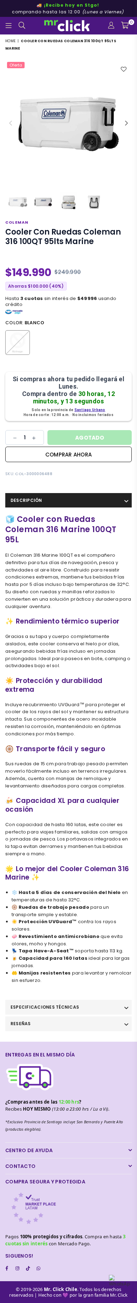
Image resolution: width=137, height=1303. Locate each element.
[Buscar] (22, 25)
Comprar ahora (68, 454)
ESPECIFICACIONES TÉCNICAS (45, 1007)
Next (126, 123)
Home (10, 41)
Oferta (15, 65)
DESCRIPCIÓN (26, 500)
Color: (24, 322)
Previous (10, 123)
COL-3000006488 (33, 474)
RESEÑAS (21, 1024)
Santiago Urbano (89, 410)
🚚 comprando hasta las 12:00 (68, 8)
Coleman (16, 222)
